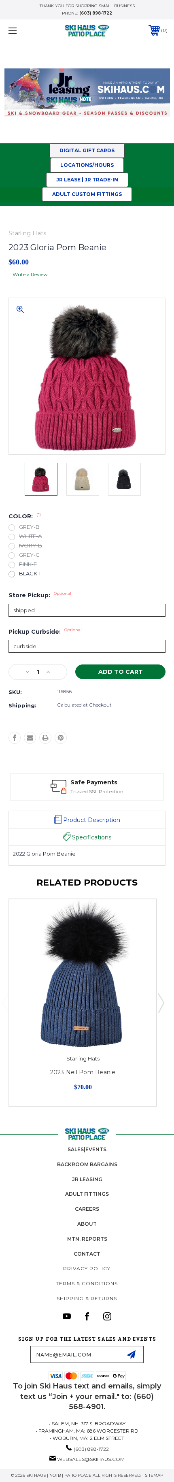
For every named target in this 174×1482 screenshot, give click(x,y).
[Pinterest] (61, 738)
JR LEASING (87, 1179)
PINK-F (28, 564)
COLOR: (24, 516)
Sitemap (154, 1475)
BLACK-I (29, 573)
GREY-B (29, 527)
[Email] (30, 738)
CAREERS (87, 1209)
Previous (5, 1002)
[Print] (45, 738)
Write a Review (30, 274)
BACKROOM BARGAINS (87, 1164)
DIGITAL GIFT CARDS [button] (87, 150)
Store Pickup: (39, 595)
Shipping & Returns (87, 1298)
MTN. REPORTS (87, 1239)
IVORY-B (30, 545)
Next (161, 1002)
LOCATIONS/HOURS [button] (87, 165)
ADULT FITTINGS (87, 1194)
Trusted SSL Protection (96, 791)
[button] (87, 92)
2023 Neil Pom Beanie (83, 1072)
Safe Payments (93, 782)
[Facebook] (14, 738)
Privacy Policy (86, 1268)
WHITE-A (30, 536)
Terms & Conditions (87, 1283)
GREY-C (29, 555)
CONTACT (87, 1254)
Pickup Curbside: (45, 631)
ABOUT (87, 1224)
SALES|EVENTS (87, 1149)
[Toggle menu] (24, 30)
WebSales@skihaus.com (91, 1459)
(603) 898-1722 (95, 13)
